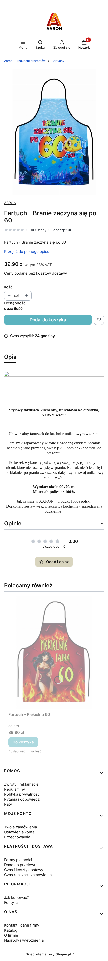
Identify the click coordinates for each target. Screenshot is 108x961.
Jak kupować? (16, 897)
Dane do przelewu (20, 864)
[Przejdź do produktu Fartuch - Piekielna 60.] (54, 652)
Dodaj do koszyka (48, 319)
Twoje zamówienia (20, 827)
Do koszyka (23, 742)
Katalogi (11, 930)
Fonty (9, 902)
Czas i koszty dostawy (23, 869)
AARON (10, 203)
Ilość (8, 286)
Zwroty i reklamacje (21, 784)
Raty (8, 804)
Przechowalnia (17, 837)
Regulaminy (14, 789)
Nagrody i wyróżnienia (24, 940)
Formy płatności (18, 859)
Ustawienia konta (19, 832)
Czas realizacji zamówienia (28, 874)
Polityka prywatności (22, 794)
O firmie (11, 935)
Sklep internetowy (48, 954)
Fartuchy (58, 61)
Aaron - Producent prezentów (25, 61)
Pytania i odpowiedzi (22, 799)
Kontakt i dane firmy (21, 925)
